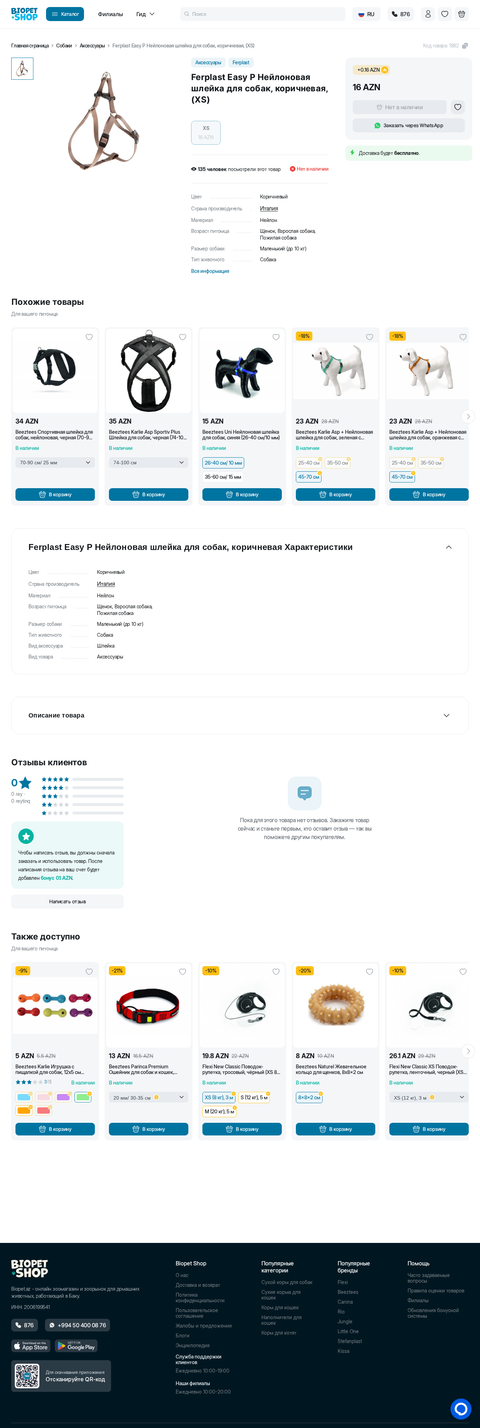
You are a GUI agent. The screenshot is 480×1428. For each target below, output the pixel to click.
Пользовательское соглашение (197, 1313)
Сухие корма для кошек (280, 1295)
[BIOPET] (24, 14)
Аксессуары (92, 45)
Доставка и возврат (198, 1285)
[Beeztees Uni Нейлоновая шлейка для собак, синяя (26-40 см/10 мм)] (242, 371)
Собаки (64, 45)
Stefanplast (350, 1341)
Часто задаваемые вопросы (429, 1278)
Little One (348, 1331)
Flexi (343, 1282)
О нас (182, 1275)
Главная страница (29, 45)
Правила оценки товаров (436, 1290)
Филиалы (418, 1300)
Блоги (182, 1335)
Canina (345, 1302)
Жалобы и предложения (204, 1326)
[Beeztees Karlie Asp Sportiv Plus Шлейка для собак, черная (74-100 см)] (148, 371)
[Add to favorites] (458, 107)
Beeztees (348, 1292)
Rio (341, 1312)
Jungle (345, 1321)
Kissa (343, 1351)
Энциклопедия (192, 1345)
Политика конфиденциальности (200, 1297)
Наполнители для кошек (281, 1320)
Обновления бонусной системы (433, 1313)
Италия (269, 208)
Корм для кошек (280, 1307)
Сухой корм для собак (286, 1282)
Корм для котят (278, 1333)
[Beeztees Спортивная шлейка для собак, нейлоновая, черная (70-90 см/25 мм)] (55, 371)
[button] (446, 45)
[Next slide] (468, 417)
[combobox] (55, 462)
